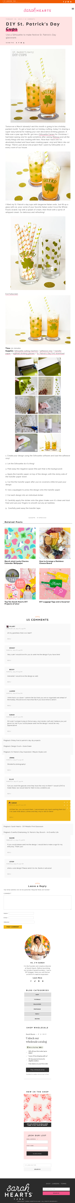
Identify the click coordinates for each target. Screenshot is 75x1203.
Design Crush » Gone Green (21, 746)
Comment (8, 893)
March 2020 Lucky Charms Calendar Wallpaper (17, 562)
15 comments (30, 19)
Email (6, 917)
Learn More (37, 978)
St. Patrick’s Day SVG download (50, 353)
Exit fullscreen (11, 294)
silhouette (32, 517)
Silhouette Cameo (47, 134)
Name (6, 913)
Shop (37, 994)
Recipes (37, 1018)
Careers (56, 1183)
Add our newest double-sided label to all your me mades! (37, 1124)
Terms (63, 1183)
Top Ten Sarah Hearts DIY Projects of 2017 (16, 603)
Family (37, 1014)
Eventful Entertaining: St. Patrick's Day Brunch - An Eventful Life (34, 832)
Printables (37, 1009)
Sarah (14, 803)
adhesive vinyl (46, 351)
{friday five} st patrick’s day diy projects (25, 740)
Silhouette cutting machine (26, 351)
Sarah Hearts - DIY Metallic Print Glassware (27, 826)
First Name (30, 1145)
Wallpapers (37, 1004)
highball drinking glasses (24, 353)
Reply (9, 639)
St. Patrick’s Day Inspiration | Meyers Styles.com (29, 752)
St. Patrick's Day (41, 517)
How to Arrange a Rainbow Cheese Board (51, 562)
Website (6, 922)
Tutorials (37, 999)
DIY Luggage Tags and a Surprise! (54, 602)
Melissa (56, 137)
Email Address (32, 1139)
